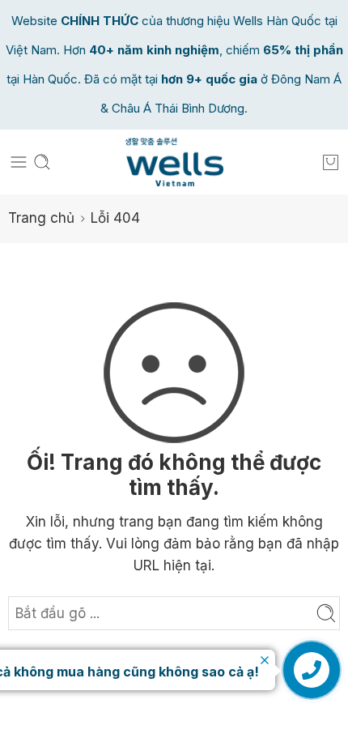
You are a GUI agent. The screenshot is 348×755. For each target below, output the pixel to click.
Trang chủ (41, 218)
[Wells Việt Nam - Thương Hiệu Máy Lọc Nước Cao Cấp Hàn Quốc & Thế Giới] (174, 162)
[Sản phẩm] (330, 162)
